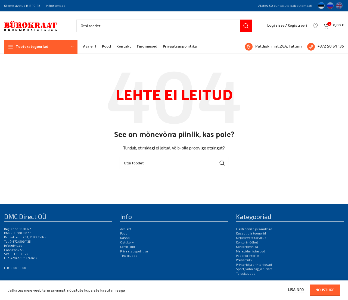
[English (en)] (339, 5)
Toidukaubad (245, 273)
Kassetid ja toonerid (251, 233)
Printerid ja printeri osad (254, 264)
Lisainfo (296, 290)
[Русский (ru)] (330, 5)
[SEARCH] (246, 26)
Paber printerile (247, 255)
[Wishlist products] (315, 25)
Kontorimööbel (247, 242)
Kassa (125, 237)
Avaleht (125, 229)
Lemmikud (127, 246)
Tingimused (128, 255)
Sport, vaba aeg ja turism (254, 269)
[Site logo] (31, 25)
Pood (124, 233)
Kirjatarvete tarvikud (251, 237)
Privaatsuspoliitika (134, 251)
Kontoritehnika (247, 246)
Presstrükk (244, 260)
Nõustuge (324, 290)
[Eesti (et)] (321, 5)
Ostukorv (127, 242)
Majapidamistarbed (250, 251)
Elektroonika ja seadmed (254, 229)
